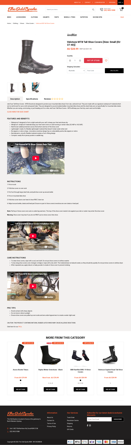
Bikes (9, 17)
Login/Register (100, 2)
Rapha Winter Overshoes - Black (50, 370)
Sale (122, 17)
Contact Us (50, 420)
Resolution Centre (73, 420)
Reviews (47, 99)
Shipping (70, 423)
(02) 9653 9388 (109, 10)
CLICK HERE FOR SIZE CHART (18, 112)
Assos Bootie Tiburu (20, 370)
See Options (20, 389)
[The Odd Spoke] (22, 9)
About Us (77, 2)
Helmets (46, 17)
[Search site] (93, 9)
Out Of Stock (93, 60)
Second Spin (97, 17)
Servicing (112, 2)
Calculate (114, 71)
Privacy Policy (51, 426)
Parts (56, 17)
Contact (87, 2)
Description (15, 99)
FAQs (20, 326)
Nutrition (84, 17)
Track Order (71, 417)
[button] (106, 60)
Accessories (21, 17)
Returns (69, 426)
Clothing (34, 17)
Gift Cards (70, 429)
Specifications (32, 99)
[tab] (15, 98)
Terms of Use (51, 423)
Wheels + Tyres (69, 17)
